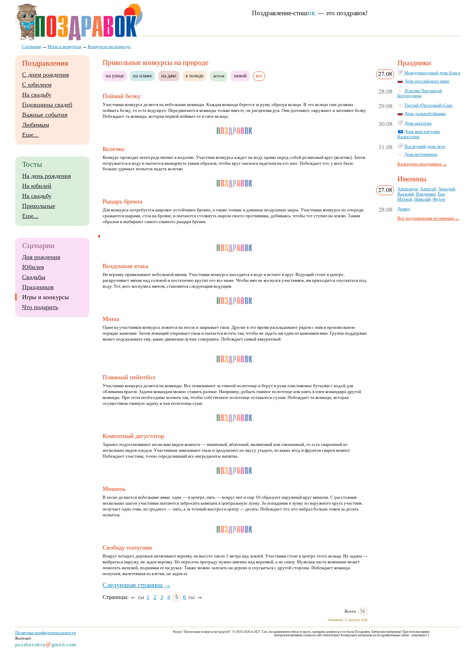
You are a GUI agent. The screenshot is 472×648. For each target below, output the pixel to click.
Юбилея (33, 267)
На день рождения (46, 175)
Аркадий (446, 189)
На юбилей (36, 185)
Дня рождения (41, 257)
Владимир (426, 194)
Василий (405, 194)
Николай (422, 199)
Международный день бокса (432, 72)
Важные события (44, 114)
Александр (407, 189)
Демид (403, 209)
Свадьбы (33, 277)
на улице (115, 75)
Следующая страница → (137, 585)
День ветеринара (420, 154)
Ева (441, 194)
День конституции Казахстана (418, 134)
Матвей (404, 199)
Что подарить (40, 307)
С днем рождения (45, 74)
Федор (439, 199)
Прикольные (38, 205)
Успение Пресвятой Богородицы (419, 93)
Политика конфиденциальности (45, 632)
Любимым (35, 124)
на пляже (142, 75)
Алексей (428, 189)
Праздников (38, 287)
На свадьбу (36, 94)
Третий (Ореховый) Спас (428, 105)
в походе (195, 75)
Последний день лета (424, 146)
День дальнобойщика (425, 113)
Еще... (30, 134)
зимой (240, 75)
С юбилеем (36, 84)
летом (218, 76)
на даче (168, 75)
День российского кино (427, 81)
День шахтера (418, 123)
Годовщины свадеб (47, 104)
